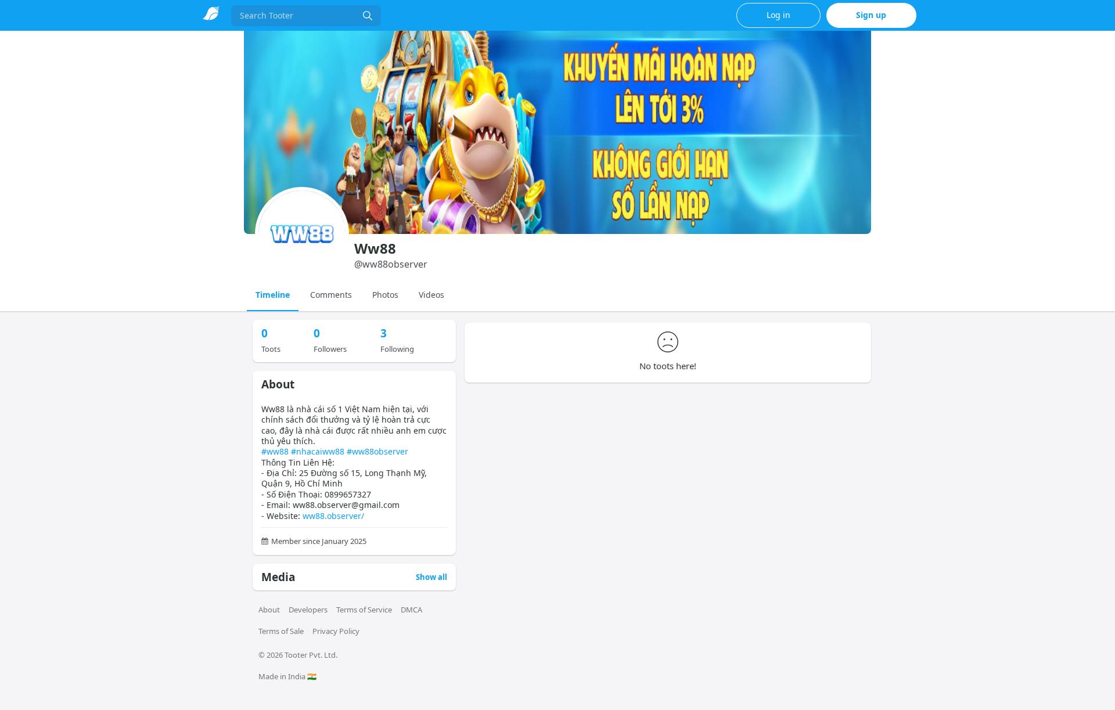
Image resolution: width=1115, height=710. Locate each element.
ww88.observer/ (333, 515)
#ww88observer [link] (377, 451)
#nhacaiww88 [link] (317, 451)
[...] (367, 15)
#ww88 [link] (275, 451)
